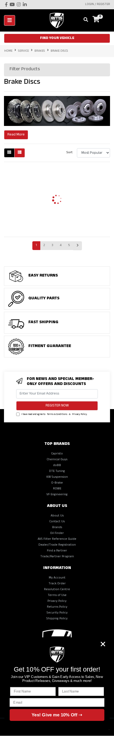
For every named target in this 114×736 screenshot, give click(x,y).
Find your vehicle (57, 38)
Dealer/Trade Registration (57, 545)
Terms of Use (57, 595)
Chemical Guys (57, 459)
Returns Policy (57, 607)
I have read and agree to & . (54, 415)
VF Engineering (57, 494)
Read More (16, 135)
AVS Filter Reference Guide (57, 539)
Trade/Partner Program (57, 556)
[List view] (19, 152)
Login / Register (97, 4)
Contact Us (57, 521)
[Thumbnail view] (9, 152)
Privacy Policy (79, 415)
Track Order (57, 583)
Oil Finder (57, 533)
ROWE (57, 489)
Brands (57, 527)
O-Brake (57, 483)
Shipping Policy (57, 618)
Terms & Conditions (57, 415)
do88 (57, 465)
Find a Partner (57, 551)
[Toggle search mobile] (84, 20)
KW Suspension (57, 477)
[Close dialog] (102, 644)
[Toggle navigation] (9, 20)
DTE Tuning (57, 471)
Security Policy (57, 613)
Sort (70, 152)
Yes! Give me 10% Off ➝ (57, 714)
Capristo (57, 454)
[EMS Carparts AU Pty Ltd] (58, 20)
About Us (57, 516)
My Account (57, 578)
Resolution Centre (57, 589)
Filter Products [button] (25, 70)
